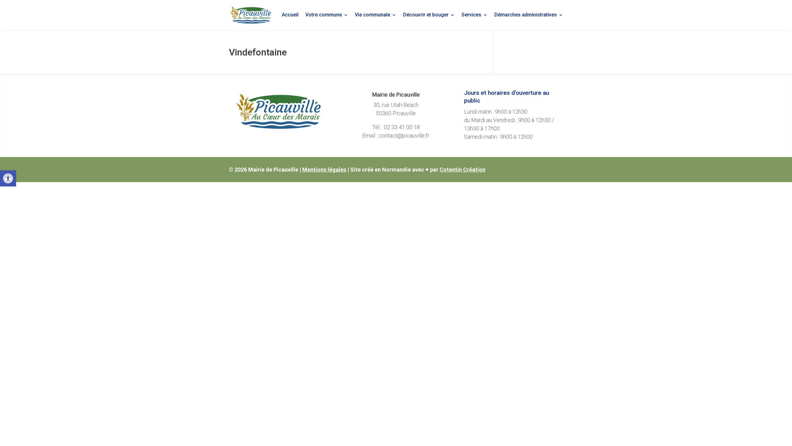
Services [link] (471, 15)
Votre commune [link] (323, 15)
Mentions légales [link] (324, 169)
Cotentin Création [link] (462, 169)
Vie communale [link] (372, 15)
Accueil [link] (290, 15)
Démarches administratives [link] (525, 15)
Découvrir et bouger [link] (426, 15)
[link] (8, 178)
